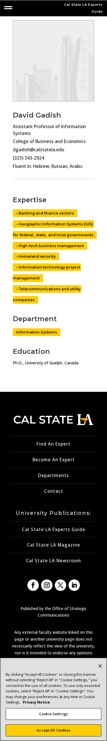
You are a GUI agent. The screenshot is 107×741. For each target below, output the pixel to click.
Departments (53, 475)
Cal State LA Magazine (53, 545)
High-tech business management (51, 246)
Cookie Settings (53, 713)
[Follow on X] (60, 585)
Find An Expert (53, 444)
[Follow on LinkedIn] (74, 585)
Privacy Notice (36, 702)
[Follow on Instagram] (47, 585)
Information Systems (36, 332)
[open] (8, 8)
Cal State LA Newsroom (53, 561)
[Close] (100, 666)
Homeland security (37, 256)
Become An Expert (54, 460)
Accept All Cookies (53, 730)
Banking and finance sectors (46, 213)
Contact (53, 491)
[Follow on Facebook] (33, 585)
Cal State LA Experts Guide (53, 530)
